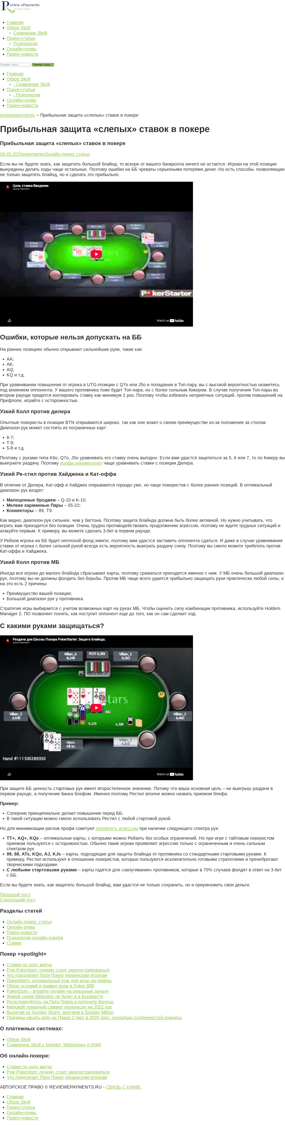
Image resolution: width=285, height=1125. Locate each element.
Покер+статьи (21, 1107)
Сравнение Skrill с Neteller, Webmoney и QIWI (54, 1044)
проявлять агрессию (117, 828)
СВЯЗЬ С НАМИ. (123, 1087)
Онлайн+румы (21, 1112)
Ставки (14, 942)
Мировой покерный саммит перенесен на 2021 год (59, 1006)
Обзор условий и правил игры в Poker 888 (50, 985)
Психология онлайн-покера (35, 937)
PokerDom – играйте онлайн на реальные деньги (58, 991)
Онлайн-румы (21, 927)
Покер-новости (22, 932)
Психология (25, 43)
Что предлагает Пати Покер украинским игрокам (57, 975)
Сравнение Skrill (30, 32)
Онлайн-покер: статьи (67, 154)
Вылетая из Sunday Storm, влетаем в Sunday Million (60, 1012)
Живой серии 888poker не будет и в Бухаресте (55, 996)
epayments (33, 154)
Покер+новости (22, 1117)
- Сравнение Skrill (31, 84)
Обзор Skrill (18, 1039)
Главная (15, 1096)
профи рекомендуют (81, 463)
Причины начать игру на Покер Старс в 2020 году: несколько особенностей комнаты (94, 1017)
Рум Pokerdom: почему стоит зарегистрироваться (58, 970)
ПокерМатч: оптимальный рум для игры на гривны (59, 980)
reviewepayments (17, 115)
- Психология (26, 94)
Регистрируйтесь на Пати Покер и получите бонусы (60, 1001)
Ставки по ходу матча (29, 964)
